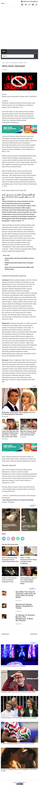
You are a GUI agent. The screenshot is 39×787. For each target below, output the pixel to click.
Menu (3, 51)
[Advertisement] (19, 27)
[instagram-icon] (29, 4)
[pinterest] (13, 538)
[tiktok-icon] (36, 4)
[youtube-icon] (33, 4)
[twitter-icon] (25, 4)
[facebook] (4, 538)
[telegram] (22, 538)
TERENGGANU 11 (21, 782)
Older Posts (33, 634)
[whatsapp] (18, 538)
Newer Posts (5, 634)
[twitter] (8, 538)
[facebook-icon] (22, 4)
